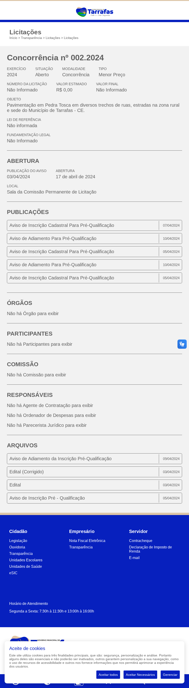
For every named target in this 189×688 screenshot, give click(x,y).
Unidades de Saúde (25, 566)
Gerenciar (170, 674)
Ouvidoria (17, 547)
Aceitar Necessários (140, 674)
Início (13, 38)
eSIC (13, 573)
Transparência (31, 38)
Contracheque (140, 541)
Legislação (18, 541)
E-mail (134, 558)
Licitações (53, 38)
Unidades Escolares (25, 560)
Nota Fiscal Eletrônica (87, 541)
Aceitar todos (108, 674)
